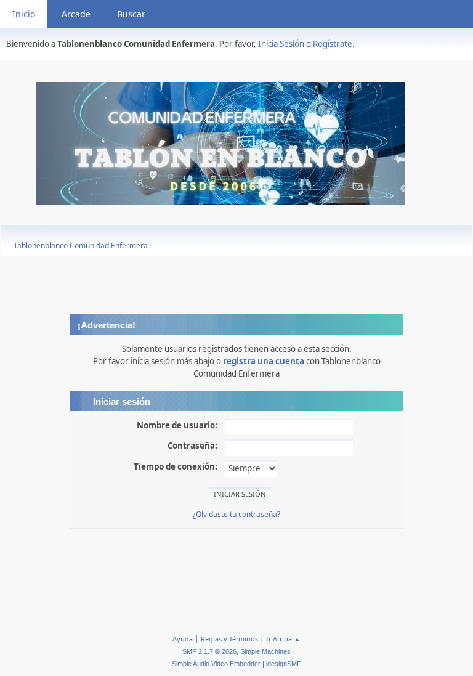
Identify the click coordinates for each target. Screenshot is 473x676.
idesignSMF (283, 663)
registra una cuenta (263, 361)
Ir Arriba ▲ (283, 638)
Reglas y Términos (229, 638)
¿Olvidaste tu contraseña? (236, 514)
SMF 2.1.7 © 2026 (209, 651)
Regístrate (332, 43)
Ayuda (182, 638)
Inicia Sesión (281, 43)
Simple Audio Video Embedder (216, 663)
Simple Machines (265, 651)
